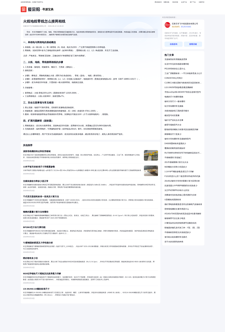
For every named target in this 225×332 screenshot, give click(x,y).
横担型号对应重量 (172, 115)
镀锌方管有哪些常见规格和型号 (178, 139)
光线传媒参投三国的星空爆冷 (177, 111)
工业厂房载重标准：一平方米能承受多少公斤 (183, 73)
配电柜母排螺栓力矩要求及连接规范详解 (181, 129)
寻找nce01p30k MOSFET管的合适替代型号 (183, 92)
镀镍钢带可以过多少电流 (175, 218)
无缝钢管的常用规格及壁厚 (176, 59)
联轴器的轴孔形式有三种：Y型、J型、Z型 (182, 228)
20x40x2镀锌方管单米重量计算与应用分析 (182, 181)
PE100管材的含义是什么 (175, 69)
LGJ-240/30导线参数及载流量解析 (179, 87)
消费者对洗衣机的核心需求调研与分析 (180, 195)
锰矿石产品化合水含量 (174, 120)
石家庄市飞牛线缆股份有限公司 (185, 24)
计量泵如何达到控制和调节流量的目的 (180, 223)
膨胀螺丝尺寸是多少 (173, 134)
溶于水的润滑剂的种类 (174, 242)
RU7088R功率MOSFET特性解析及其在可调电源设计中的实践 (183, 154)
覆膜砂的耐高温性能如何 (175, 148)
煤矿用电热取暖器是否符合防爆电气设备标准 (183, 204)
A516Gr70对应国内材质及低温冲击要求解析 (183, 214)
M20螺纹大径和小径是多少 (176, 167)
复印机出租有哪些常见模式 (176, 237)
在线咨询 (173, 44)
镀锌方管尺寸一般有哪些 (175, 101)
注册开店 (201, 2)
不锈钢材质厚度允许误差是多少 (178, 232)
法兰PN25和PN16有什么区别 (177, 190)
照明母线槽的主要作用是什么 (177, 209)
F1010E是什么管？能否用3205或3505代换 (182, 176)
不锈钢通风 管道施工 (173, 158)
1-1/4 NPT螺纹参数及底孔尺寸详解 (179, 172)
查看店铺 (193, 44)
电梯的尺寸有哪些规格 (174, 97)
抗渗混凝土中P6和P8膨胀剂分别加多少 (181, 186)
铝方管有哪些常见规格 (174, 106)
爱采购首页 (158, 2)
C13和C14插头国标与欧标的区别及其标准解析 (183, 84)
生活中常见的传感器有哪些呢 (177, 64)
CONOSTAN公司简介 (174, 78)
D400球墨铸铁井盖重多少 (175, 143)
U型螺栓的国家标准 (173, 200)
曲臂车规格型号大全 (173, 125)
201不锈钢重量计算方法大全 (176, 162)
